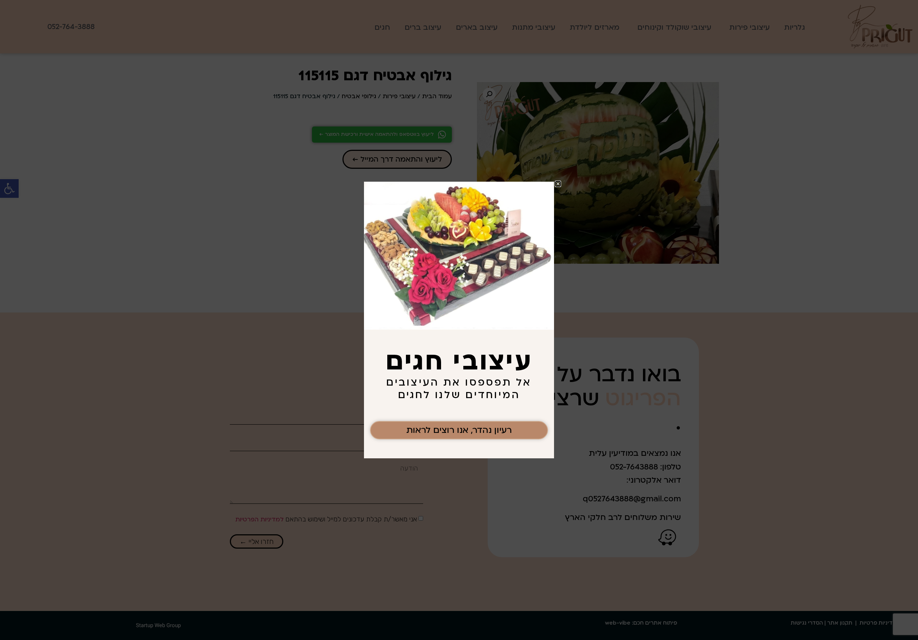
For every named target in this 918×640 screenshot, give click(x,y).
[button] (558, 184)
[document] (459, 320)
